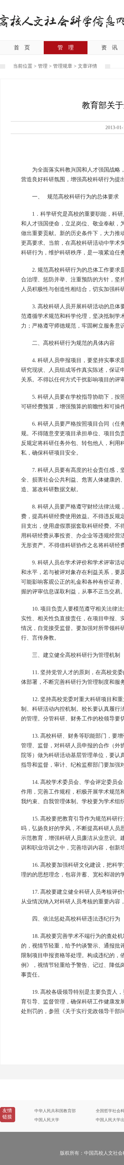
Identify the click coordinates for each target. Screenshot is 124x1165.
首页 (22, 47)
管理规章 (62, 66)
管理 (66, 47)
